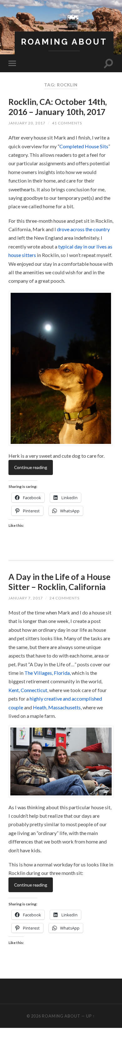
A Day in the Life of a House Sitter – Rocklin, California (59, 582)
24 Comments (64, 598)
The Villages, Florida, (47, 673)
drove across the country (83, 229)
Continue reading (30, 467)
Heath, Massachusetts (57, 707)
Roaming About (64, 41)
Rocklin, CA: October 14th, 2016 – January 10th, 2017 (57, 107)
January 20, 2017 (26, 123)
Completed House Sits (83, 146)
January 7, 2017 (25, 598)
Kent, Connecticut (27, 690)
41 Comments (67, 123)
